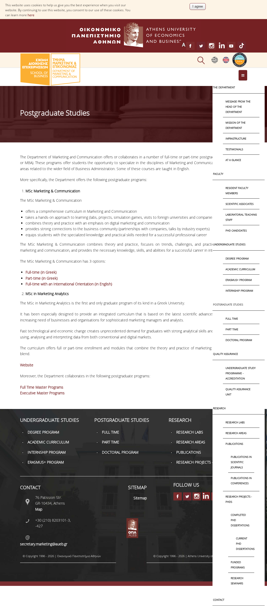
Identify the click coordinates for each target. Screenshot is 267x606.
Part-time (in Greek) (42, 278)
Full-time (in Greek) (41, 272)
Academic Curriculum (240, 269)
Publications (234, 444)
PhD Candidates (236, 230)
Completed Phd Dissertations (240, 520)
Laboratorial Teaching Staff (241, 217)
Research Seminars (237, 580)
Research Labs (235, 422)
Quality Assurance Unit (238, 391)
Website (26, 364)
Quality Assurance (225, 354)
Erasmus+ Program (239, 280)
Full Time (232, 318)
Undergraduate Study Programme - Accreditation (241, 373)
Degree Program (237, 258)
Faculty (218, 174)
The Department (224, 87)
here (31, 15)
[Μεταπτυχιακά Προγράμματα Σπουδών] (215, 62)
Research (219, 408)
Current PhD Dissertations (242, 543)
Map (38, 509)
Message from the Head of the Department (238, 107)
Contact (218, 600)
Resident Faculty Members (237, 190)
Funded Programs (238, 564)
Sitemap (140, 497)
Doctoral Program (239, 340)
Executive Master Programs (42, 392)
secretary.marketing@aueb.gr (43, 543)
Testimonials (234, 149)
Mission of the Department (236, 125)
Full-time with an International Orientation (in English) (69, 283)
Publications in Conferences (241, 480)
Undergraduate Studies (229, 244)
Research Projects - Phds (239, 499)
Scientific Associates (239, 204)
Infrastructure (236, 138)
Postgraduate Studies (228, 304)
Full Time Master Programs (41, 387)
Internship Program (239, 290)
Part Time (232, 329)
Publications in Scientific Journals (241, 462)
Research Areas (236, 433)
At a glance (233, 160)
